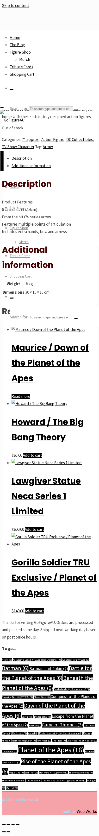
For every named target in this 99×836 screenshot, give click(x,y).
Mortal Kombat (49, 733)
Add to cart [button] (32, 455)
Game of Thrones (62, 725)
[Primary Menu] (2, 161)
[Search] (11, 89)
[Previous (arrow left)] (4, 831)
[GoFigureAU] (12, 120)
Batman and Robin (48, 668)
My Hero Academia (70, 733)
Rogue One (16, 772)
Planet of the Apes (51, 749)
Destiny (27, 716)
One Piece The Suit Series (82, 740)
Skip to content (15, 5)
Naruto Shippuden (24, 740)
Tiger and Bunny (75, 780)
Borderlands (62, 689)
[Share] (13, 824)
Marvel (33, 733)
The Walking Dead (53, 780)
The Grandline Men (13, 780)
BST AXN (26, 697)
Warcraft (12, 788)
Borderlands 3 (80, 689)
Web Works (87, 811)
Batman (15, 668)
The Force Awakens (81, 772)
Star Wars (46, 772)
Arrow (7, 659)
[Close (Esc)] (17, 824)
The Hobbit (34, 780)
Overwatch (9, 751)
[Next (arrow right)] (8, 831)
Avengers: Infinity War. (75, 659)
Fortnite (35, 725)
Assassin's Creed (24, 659)
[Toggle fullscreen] (8, 824)
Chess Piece (42, 697)
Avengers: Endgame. (48, 659)
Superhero (60, 772)
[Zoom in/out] (4, 824)
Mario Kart (19, 733)
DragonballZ (42, 716)
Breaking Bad (11, 697)
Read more (21, 396)
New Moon (44, 740)
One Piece (59, 740)
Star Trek (31, 772)
